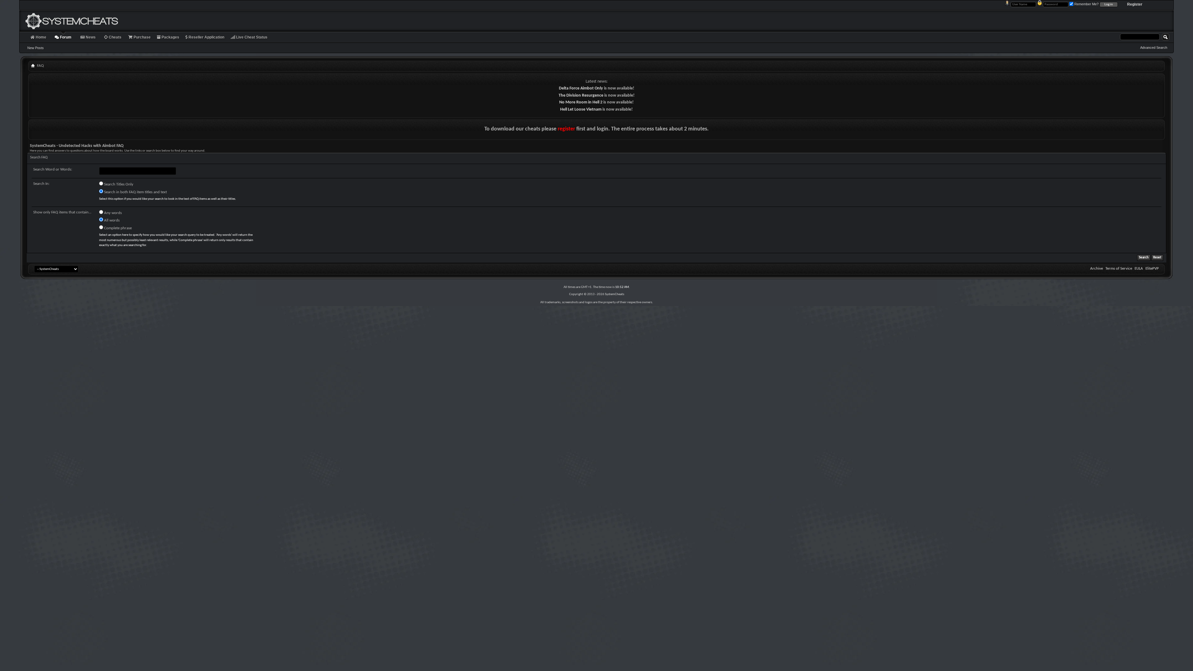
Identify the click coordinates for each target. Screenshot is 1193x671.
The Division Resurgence (581, 95)
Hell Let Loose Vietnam (580, 109)
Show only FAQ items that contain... (62, 212)
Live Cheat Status (251, 37)
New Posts (35, 48)
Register (1134, 4)
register (566, 129)
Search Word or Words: (52, 169)
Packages (170, 37)
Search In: (41, 184)
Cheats (114, 37)
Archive (1096, 269)
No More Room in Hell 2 (580, 102)
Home (40, 37)
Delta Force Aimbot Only (581, 88)
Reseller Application (206, 37)
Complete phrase (117, 228)
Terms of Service (1118, 269)
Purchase (142, 37)
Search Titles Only (118, 184)
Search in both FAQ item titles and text (135, 192)
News (90, 37)
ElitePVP (1152, 269)
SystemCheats (614, 294)
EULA (1139, 269)
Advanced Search (1153, 47)
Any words (112, 213)
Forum (65, 37)
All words (111, 220)
